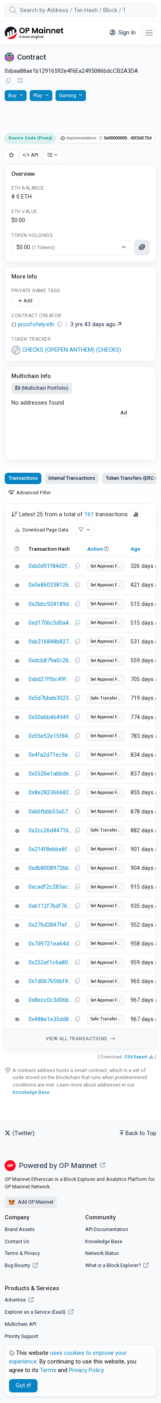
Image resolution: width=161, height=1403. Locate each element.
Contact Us (17, 1241)
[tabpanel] (80, 776)
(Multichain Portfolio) (41, 388)
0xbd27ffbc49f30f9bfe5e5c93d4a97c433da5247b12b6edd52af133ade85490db (50, 679)
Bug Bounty (17, 1265)
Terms (11, 1253)
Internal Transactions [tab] (71, 478)
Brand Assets (20, 1229)
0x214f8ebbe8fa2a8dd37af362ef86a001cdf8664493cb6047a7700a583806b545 (50, 849)
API (34, 155)
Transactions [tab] (23, 478)
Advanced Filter (33, 492)
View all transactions (77, 1038)
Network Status (102, 1253)
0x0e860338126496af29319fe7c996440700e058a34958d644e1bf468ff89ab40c (50, 585)
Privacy (32, 1253)
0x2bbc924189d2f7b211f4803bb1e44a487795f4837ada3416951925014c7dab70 (50, 604)
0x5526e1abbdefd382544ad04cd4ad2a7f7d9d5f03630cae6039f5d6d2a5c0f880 (50, 773)
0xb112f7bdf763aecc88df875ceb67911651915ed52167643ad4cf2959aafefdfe (50, 906)
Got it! (23, 1385)
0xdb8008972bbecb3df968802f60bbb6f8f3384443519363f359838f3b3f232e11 (50, 868)
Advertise (16, 1300)
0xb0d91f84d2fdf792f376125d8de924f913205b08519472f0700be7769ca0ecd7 (50, 566)
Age (135, 549)
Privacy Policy (86, 1370)
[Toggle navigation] (149, 33)
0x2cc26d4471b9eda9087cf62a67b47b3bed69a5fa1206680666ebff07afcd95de (50, 830)
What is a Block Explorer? (113, 1265)
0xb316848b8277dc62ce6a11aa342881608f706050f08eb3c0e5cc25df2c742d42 (50, 641)
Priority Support (21, 1336)
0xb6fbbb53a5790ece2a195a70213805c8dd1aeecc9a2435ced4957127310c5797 (50, 811)
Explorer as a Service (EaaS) (36, 1312)
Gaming (67, 95)
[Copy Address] (8, 81)
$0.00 (35, 247)
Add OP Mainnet (35, 1202)
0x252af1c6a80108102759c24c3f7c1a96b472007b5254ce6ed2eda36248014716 (50, 962)
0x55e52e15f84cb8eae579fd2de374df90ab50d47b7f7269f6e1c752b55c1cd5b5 (50, 736)
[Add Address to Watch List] (11, 155)
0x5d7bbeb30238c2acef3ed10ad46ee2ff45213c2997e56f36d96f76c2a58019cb (50, 698)
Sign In (126, 32)
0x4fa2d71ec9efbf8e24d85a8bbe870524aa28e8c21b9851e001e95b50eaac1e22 (50, 755)
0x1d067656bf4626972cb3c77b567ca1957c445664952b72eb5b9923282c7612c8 (50, 981)
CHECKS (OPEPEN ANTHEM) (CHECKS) (71, 350)
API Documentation (106, 1229)
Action (95, 549)
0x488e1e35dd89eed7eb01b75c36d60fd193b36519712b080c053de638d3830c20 (50, 1019)
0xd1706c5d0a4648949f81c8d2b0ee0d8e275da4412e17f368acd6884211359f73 (50, 623)
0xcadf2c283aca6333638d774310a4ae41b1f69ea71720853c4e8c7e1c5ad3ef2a (50, 887)
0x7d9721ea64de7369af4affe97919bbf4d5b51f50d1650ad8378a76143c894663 (50, 943)
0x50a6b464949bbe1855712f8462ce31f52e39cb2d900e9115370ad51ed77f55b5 (50, 717)
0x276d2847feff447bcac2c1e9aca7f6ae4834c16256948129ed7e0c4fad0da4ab (50, 925)
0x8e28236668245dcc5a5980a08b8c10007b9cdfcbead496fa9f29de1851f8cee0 (50, 792)
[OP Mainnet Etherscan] (34, 33)
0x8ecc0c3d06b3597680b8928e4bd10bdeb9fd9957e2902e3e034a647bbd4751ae (50, 1000)
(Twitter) (22, 1133)
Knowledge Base (31, 1092)
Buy (12, 95)
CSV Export (135, 1056)
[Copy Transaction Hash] (77, 566)
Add (27, 301)
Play (37, 95)
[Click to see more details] (142, 247)
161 (89, 514)
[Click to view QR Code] (20, 81)
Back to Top (140, 1133)
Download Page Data (44, 530)
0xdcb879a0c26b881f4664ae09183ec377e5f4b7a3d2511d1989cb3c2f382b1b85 (50, 660)
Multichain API (20, 1324)
